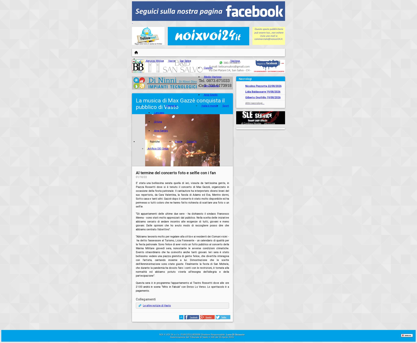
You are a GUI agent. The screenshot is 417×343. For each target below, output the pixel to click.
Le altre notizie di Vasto (157, 305)
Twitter (223, 317)
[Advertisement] (260, 153)
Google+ (209, 317)
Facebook (193, 317)
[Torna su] (407, 336)
